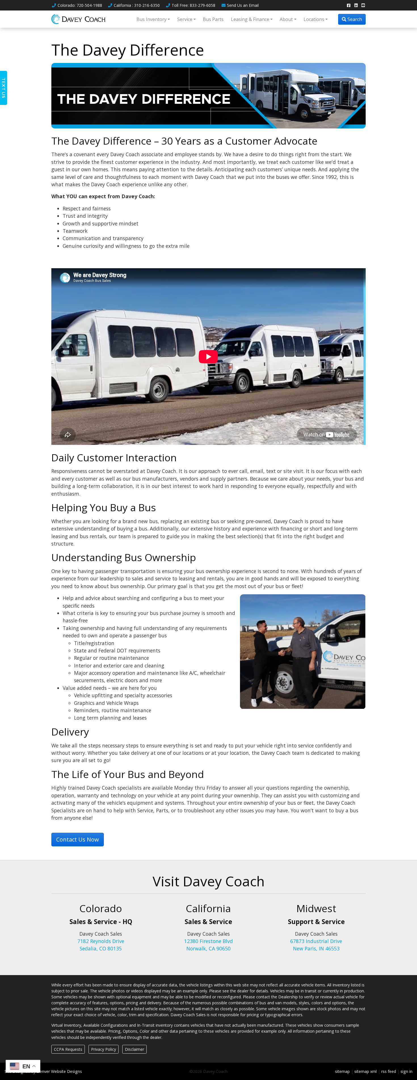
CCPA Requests (68, 1049)
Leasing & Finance (250, 19)
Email (243, 5)
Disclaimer (134, 1049)
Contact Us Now (77, 839)
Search (354, 19)
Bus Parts (213, 19)
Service (184, 19)
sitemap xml (365, 1071)
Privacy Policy (103, 1049)
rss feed (388, 1071)
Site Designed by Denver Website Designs (43, 1071)
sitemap (342, 1071)
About (286, 19)
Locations (314, 19)
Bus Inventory (151, 19)
